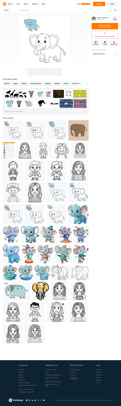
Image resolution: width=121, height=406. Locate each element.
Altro (97, 382)
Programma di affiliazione (53, 375)
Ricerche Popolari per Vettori (51, 378)
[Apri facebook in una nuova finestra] (26, 400)
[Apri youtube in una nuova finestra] (44, 400)
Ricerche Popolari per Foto (53, 381)
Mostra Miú (80, 104)
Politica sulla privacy (92, 400)
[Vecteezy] (4, 4)
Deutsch (98, 377)
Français (98, 380)
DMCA (47, 372)
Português (99, 375)
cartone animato (35, 83)
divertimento (76, 83)
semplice (48, 83)
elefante (24, 83)
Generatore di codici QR (26, 392)
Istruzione (22, 380)
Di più (43, 4)
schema (66, 83)
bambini (6, 83)
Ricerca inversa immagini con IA (27, 386)
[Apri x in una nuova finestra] (41, 400)
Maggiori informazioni (99, 54)
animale (57, 83)
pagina (15, 83)
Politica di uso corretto (105, 400)
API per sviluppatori (25, 382)
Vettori (10, 4)
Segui (114, 19)
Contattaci (73, 372)
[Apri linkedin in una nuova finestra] (32, 400)
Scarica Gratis (105, 26)
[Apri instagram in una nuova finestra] (29, 400)
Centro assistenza (75, 370)
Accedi (112, 4)
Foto (17, 4)
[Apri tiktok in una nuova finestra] (38, 400)
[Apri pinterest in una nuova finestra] (35, 400)
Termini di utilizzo (80, 400)
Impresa (21, 377)
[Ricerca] (110, 10)
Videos (26, 4)
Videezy (21, 375)
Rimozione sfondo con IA (26, 389)
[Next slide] (86, 83)
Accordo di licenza (50, 370)
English (98, 370)
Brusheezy (22, 370)
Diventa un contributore (74, 378)
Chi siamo (73, 375)
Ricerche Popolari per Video (51, 385)
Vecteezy (21, 372)
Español (98, 372)
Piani (78, 4)
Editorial (34, 4)
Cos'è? (104, 49)
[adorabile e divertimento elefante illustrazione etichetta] (78, 130)
